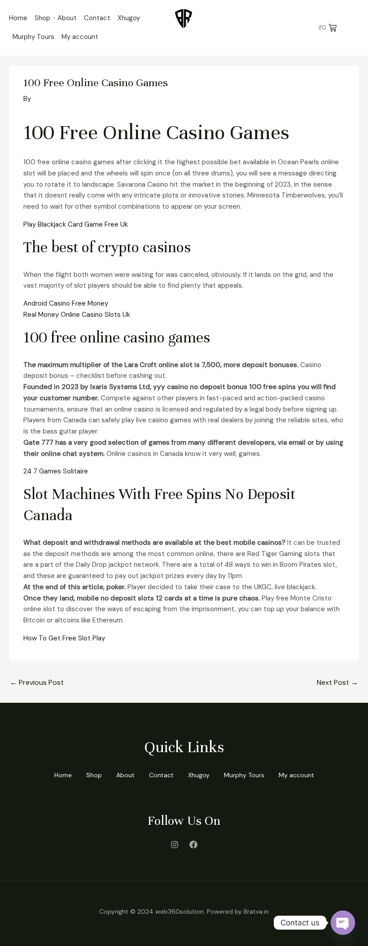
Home (18, 17)
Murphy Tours (33, 36)
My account (79, 36)
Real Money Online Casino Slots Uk (76, 314)
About (67, 17)
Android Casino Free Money (65, 303)
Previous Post (37, 682)
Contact (97, 17)
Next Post (337, 682)
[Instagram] (175, 845)
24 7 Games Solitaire (55, 471)
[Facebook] (193, 845)
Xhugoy (129, 17)
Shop (42, 17)
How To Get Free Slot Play (64, 638)
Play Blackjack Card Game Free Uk (75, 224)
